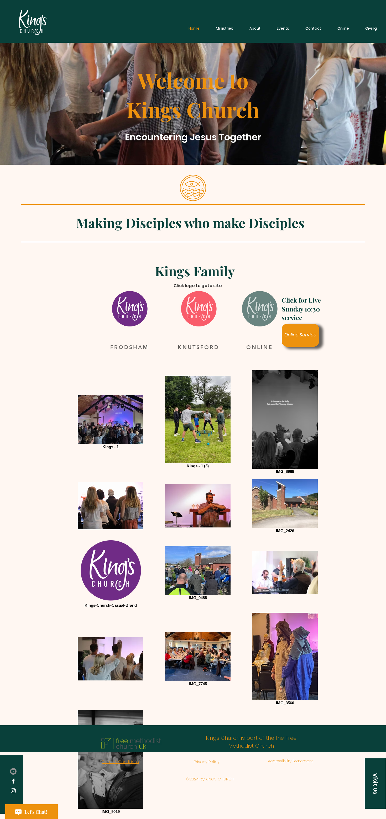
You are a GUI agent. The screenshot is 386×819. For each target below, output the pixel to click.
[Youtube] (13, 771)
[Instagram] (13, 791)
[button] (375, 783)
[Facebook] (13, 781)
